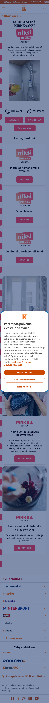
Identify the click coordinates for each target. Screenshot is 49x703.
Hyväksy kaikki (24, 372)
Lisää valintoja (24, 387)
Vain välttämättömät (24, 380)
